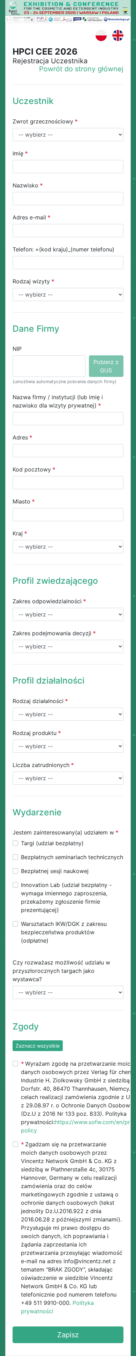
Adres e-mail (29, 217)
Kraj (18, 533)
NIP (17, 348)
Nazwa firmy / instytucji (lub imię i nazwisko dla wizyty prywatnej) (58, 401)
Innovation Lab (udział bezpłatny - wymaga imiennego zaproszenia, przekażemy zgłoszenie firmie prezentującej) (66, 897)
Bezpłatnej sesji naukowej (55, 870)
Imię (18, 153)
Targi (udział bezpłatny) (52, 843)
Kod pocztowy (32, 469)
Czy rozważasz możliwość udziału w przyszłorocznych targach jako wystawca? (61, 971)
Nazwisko (25, 185)
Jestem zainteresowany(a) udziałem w (63, 832)
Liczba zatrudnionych (41, 764)
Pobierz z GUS (106, 366)
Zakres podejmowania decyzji (52, 633)
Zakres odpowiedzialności (47, 601)
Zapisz (68, 1335)
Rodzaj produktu (34, 732)
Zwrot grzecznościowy (43, 121)
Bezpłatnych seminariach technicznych (72, 857)
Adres (20, 437)
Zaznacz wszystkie (38, 1046)
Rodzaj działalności (38, 700)
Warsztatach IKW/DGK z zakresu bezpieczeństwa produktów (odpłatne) (64, 932)
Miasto (21, 501)
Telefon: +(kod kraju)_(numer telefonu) (63, 249)
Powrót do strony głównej (81, 69)
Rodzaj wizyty (31, 281)
